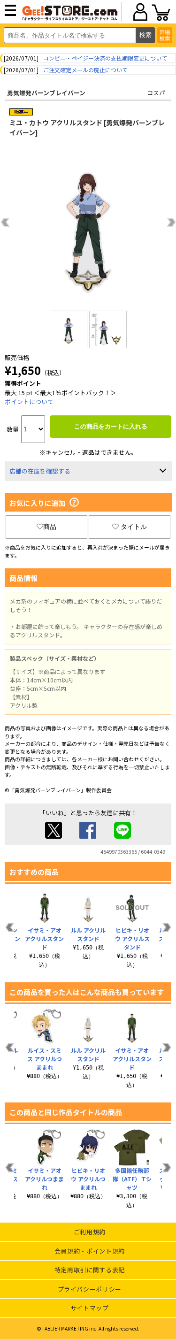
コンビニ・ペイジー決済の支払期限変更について (105, 58)
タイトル (134, 526)
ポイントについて (29, 401)
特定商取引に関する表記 (89, 1269)
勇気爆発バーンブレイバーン (46, 92)
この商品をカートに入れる (110, 426)
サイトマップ (89, 1307)
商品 (49, 526)
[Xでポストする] (53, 836)
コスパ (156, 92)
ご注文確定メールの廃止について (85, 70)
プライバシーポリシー (90, 1289)
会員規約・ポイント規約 (89, 1251)
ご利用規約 (90, 1231)
